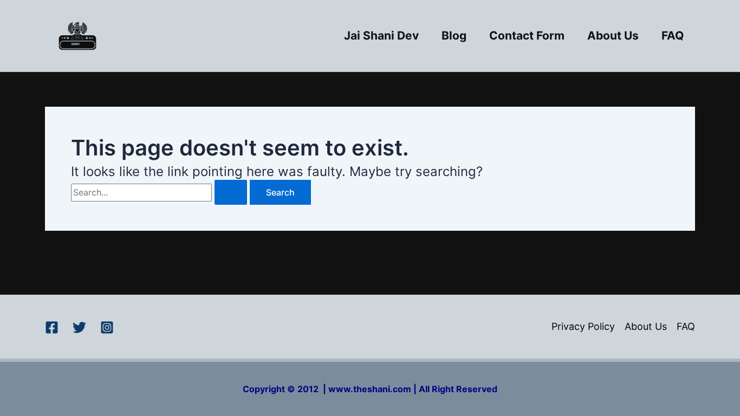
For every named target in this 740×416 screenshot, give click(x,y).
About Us (613, 35)
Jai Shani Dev (381, 35)
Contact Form (526, 35)
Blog (454, 35)
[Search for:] (160, 192)
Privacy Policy (583, 326)
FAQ (672, 35)
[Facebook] (52, 327)
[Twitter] (79, 327)
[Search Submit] (231, 192)
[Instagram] (107, 327)
